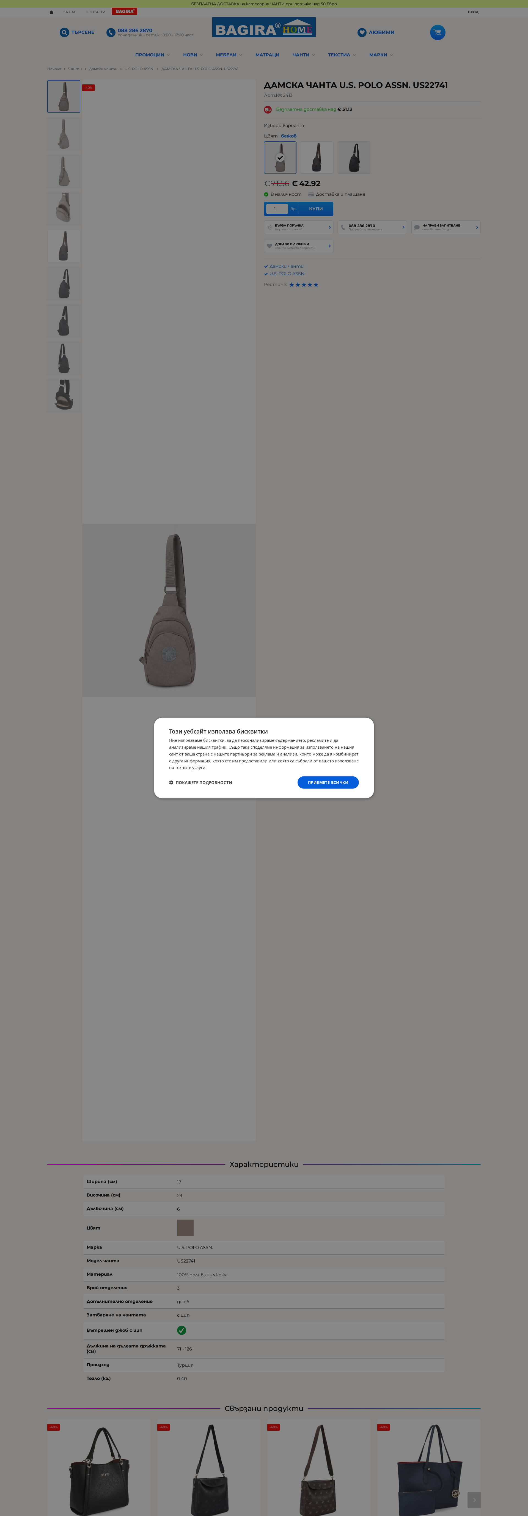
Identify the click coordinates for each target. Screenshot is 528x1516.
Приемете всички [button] (328, 782)
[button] (200, 782)
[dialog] (264, 758)
